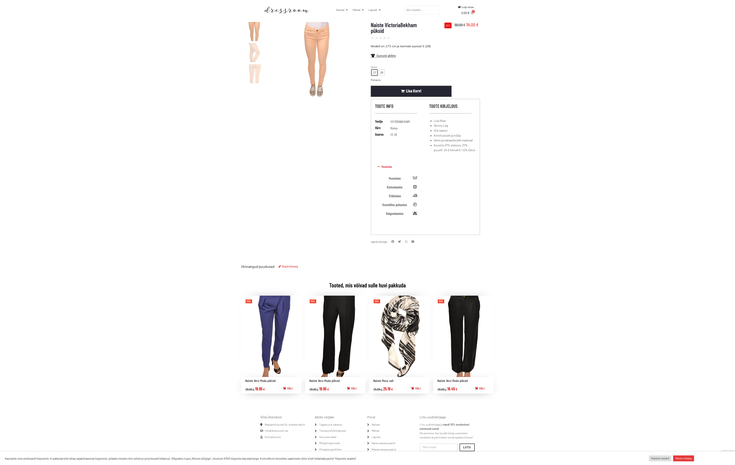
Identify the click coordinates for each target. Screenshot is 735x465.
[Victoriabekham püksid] (316, 60)
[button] (425, 166)
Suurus (374, 67)
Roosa (393, 128)
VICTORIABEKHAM (400, 121)
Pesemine (386, 166)
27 (391, 134)
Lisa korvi (413, 90)
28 (395, 134)
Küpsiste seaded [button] (660, 458)
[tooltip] (415, 178)
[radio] (374, 72)
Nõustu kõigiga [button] (683, 458)
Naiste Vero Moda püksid (260, 381)
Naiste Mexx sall (383, 381)
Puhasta (375, 80)
